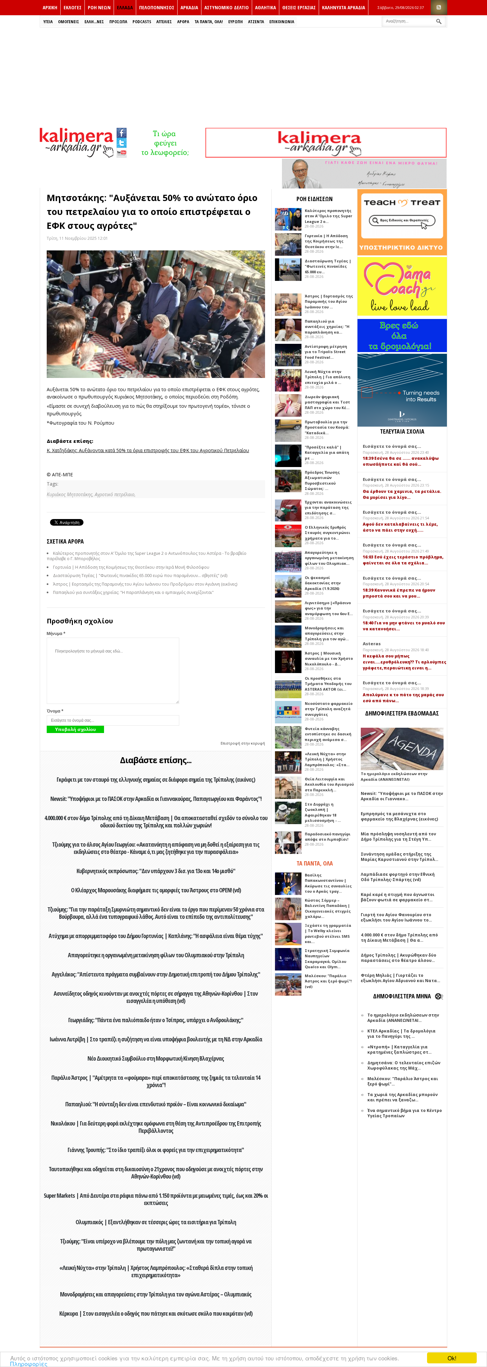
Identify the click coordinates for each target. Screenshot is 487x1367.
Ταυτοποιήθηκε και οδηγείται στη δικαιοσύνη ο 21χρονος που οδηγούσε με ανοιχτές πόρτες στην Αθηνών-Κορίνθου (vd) (156, 1172)
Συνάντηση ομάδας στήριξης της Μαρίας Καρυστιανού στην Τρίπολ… (399, 856)
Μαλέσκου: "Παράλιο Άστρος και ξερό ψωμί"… (402, 1081)
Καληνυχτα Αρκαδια (343, 7)
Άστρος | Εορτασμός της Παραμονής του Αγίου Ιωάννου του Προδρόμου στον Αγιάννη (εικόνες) (145, 584)
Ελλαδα (125, 7)
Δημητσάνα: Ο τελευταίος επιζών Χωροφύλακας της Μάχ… (403, 1065)
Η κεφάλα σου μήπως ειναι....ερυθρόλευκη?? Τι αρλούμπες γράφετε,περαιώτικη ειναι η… (404, 662)
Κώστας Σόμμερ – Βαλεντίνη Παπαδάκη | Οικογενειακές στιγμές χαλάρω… (328, 908)
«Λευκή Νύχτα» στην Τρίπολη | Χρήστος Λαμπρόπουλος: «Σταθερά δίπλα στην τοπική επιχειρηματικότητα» (155, 1271)
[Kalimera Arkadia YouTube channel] (122, 153)
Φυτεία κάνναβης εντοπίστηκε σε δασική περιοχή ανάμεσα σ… (328, 734)
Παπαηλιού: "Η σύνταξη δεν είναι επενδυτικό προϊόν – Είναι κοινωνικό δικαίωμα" (155, 1104)
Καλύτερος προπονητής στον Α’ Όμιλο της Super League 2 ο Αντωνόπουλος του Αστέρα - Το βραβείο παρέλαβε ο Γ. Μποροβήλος (146, 556)
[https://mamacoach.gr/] (402, 314)
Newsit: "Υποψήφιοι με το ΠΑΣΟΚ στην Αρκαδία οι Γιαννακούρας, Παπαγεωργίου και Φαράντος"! (155, 798)
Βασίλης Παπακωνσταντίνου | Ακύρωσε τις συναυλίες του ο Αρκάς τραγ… (328, 883)
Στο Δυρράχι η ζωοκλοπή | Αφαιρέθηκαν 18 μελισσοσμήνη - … (323, 812)
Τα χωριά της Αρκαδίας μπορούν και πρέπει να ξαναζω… (402, 1097)
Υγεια (48, 22)
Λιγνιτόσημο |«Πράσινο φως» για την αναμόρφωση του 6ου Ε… (329, 608)
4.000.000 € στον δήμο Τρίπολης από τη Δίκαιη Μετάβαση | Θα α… (399, 937)
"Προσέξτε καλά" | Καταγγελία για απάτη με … (327, 452)
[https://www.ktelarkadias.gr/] (166, 156)
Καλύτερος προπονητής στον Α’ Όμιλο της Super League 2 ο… (328, 216)
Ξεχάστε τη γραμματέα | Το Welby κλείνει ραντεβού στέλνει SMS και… (328, 933)
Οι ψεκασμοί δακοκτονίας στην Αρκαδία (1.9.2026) (323, 583)
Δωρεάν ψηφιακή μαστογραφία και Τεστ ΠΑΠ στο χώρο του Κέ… (327, 402)
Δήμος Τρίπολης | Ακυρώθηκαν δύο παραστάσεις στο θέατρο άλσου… (398, 957)
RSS (439, 7)
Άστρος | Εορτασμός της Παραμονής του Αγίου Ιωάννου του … (329, 301)
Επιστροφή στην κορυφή (243, 743)
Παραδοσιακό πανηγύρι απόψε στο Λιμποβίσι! (328, 836)
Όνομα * (55, 711)
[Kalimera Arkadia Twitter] (122, 142)
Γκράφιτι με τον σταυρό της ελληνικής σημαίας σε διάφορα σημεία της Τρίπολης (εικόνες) (156, 779)
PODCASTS (142, 22)
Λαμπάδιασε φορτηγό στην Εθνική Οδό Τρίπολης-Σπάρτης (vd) (398, 876)
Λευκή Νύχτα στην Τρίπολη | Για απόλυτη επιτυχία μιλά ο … (328, 377)
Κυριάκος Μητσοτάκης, (71, 494)
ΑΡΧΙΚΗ (50, 7)
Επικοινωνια (281, 22)
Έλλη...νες (94, 22)
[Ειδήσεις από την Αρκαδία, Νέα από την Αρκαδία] (76, 156)
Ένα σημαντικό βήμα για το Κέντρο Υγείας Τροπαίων (404, 1113)
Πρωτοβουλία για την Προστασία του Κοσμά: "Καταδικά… (327, 427)
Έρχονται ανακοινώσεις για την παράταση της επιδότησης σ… (328, 507)
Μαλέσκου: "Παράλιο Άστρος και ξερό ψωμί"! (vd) (328, 981)
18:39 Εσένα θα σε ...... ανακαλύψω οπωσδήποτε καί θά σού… (401, 461)
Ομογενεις (68, 22)
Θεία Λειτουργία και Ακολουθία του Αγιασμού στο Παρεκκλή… (329, 784)
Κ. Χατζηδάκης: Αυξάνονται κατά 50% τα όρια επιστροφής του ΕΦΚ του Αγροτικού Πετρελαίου (148, 450)
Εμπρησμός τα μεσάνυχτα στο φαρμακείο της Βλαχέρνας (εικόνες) (399, 816)
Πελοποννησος (156, 7)
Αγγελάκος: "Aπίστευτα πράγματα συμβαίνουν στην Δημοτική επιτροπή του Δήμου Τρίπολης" (156, 974)
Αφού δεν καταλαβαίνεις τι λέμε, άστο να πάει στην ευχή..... (400, 527)
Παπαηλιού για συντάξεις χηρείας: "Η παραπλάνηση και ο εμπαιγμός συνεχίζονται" (133, 592)
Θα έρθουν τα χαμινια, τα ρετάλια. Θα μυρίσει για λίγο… (402, 494)
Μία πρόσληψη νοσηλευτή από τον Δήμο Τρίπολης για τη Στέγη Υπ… (398, 836)
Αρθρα (183, 22)
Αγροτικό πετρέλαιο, (115, 494)
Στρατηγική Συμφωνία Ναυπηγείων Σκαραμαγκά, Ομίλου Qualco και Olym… (327, 959)
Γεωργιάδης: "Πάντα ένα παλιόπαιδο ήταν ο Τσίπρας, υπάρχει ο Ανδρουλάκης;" (155, 1020)
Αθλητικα (265, 7)
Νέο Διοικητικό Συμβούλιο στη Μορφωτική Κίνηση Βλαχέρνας (155, 1058)
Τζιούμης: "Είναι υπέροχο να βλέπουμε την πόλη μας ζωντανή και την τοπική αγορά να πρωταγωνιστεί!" (155, 1244)
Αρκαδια (189, 7)
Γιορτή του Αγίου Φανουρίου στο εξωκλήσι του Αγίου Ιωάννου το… (396, 917)
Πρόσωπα (118, 22)
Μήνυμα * (56, 633)
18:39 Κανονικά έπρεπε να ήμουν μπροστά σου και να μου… (399, 593)
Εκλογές (72, 7)
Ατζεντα (256, 22)
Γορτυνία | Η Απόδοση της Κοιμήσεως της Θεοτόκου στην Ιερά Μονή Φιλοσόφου (131, 567)
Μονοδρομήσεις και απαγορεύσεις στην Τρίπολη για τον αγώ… (327, 633)
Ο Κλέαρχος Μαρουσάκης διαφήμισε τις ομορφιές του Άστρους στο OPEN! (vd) (156, 890)
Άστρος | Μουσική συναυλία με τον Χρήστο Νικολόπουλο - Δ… (329, 658)
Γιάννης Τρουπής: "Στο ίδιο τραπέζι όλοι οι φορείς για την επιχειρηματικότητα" (156, 1149)
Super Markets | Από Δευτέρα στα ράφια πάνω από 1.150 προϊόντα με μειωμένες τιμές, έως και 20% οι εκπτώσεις (156, 1199)
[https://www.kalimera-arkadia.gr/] (326, 156)
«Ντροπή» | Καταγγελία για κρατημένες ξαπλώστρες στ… (399, 1049)
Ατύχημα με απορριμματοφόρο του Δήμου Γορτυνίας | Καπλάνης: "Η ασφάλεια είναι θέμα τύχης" (156, 935)
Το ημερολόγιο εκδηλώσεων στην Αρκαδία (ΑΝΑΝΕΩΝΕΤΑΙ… (403, 1017)
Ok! (452, 1358)
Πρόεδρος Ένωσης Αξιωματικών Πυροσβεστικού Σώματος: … (322, 480)
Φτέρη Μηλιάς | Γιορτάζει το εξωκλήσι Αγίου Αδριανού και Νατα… (400, 978)
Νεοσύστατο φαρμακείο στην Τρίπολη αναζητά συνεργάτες (328, 709)
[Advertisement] (243, 77)
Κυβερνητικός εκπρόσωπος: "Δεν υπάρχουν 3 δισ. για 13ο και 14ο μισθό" (156, 870)
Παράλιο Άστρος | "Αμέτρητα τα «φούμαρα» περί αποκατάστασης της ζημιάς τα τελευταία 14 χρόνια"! (155, 1081)
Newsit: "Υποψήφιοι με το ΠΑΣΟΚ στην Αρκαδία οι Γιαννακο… (402, 796)
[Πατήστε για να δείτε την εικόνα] (156, 314)
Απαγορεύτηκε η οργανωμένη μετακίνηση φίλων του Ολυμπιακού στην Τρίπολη (156, 955)
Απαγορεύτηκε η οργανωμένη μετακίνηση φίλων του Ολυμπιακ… (329, 558)
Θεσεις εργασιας (299, 7)
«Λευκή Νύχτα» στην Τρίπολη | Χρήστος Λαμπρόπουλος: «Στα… (327, 759)
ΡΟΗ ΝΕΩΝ (99, 7)
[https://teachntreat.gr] (402, 254)
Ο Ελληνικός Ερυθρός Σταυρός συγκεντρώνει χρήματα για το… (327, 533)
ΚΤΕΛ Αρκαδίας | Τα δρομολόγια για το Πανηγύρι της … (401, 1033)
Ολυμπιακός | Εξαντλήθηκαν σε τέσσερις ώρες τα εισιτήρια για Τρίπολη (156, 1222)
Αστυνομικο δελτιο (226, 7)
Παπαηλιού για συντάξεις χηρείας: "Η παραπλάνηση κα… (327, 327)
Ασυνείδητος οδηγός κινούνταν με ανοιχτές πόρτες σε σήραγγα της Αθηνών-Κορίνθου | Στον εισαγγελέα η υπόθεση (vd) (156, 997)
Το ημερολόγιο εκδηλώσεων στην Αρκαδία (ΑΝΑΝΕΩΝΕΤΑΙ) (394, 776)
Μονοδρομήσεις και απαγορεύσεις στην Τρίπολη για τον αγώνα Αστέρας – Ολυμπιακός (155, 1294)
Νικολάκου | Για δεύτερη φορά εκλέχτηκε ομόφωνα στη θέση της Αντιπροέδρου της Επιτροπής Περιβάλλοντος (156, 1127)
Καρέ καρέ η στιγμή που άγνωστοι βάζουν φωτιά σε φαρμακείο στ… (397, 897)
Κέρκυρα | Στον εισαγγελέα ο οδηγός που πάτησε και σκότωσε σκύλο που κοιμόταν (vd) (155, 1313)
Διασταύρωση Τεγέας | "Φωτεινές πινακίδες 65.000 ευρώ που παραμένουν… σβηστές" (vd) (140, 575)
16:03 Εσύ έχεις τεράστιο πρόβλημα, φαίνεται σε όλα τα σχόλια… (403, 560)
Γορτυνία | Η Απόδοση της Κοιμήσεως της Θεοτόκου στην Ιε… (326, 241)
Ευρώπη (235, 22)
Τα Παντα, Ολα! (208, 22)
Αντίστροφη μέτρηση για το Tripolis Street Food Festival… (326, 352)
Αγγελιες (164, 22)
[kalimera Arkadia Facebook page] (122, 131)
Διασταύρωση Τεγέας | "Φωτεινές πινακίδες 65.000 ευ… (328, 266)
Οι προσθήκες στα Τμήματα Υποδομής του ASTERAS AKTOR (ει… (328, 684)
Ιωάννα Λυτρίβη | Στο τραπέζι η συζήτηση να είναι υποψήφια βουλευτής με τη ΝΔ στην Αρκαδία (155, 1039)
